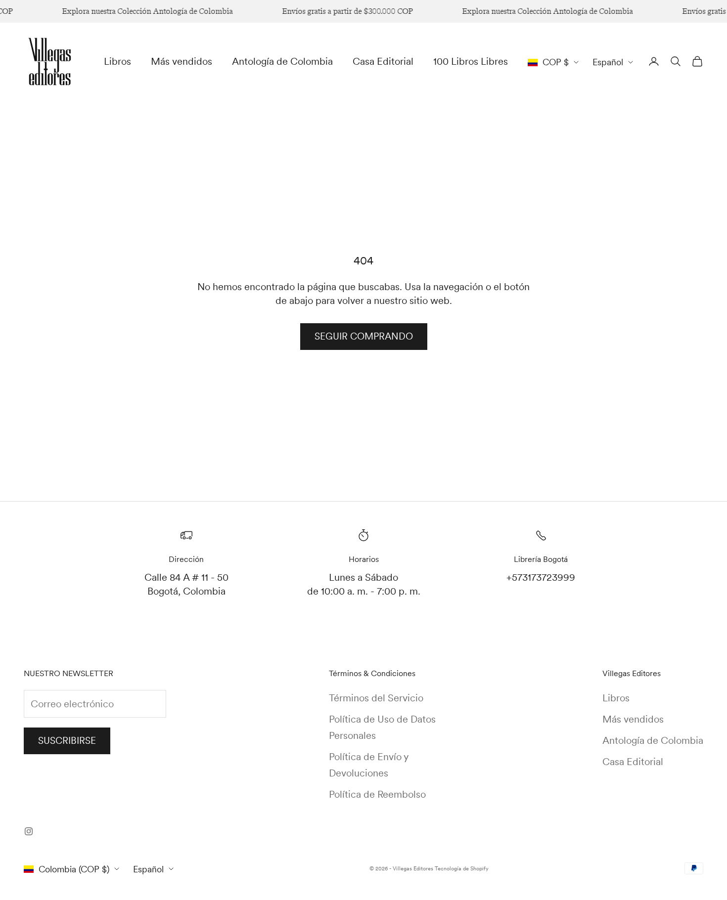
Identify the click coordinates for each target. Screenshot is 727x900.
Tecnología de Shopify (462, 868)
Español (607, 62)
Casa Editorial (383, 61)
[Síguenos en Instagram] (29, 831)
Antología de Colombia (282, 61)
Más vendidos (181, 61)
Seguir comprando (364, 336)
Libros (117, 61)
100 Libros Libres (470, 61)
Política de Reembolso (377, 794)
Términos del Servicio (376, 698)
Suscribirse (67, 740)
